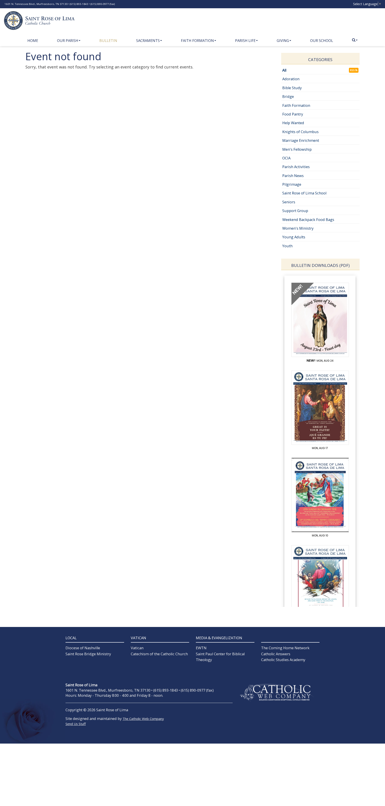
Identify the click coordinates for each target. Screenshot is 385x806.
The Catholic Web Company (143, 718)
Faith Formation (197, 40)
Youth (287, 245)
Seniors (288, 202)
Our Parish (67, 40)
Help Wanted (293, 122)
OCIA (286, 158)
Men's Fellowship (297, 149)
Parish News (293, 175)
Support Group (295, 210)
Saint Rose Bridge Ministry (88, 653)
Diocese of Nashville (83, 647)
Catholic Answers (275, 653)
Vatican (137, 647)
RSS (352, 70)
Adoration (290, 78)
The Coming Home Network (285, 647)
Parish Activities (296, 166)
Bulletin (108, 40)
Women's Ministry (297, 228)
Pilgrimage (291, 184)
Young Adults (293, 237)
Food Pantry (292, 114)
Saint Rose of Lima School (304, 193)
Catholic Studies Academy (283, 659)
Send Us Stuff (76, 723)
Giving (283, 40)
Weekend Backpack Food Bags (308, 219)
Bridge (288, 96)
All (284, 70)
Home (32, 40)
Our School (321, 40)
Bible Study (292, 87)
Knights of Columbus (300, 131)
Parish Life (245, 40)
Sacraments (148, 40)
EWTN (201, 647)
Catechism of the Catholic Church (159, 653)
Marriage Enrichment (300, 140)
